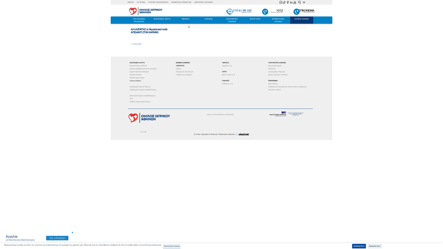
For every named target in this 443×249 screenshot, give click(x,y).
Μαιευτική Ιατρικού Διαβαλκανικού (142, 96)
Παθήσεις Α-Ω (227, 84)
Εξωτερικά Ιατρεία (275, 66)
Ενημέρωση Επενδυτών (184, 72)
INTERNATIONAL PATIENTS (278, 20)
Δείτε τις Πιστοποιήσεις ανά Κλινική (220, 114)
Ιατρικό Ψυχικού (135, 75)
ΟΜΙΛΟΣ (130, 2)
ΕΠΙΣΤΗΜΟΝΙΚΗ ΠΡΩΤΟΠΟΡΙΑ (139, 20)
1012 (279, 10)
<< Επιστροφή (136, 44)
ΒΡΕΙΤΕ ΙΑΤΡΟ (255, 19)
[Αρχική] (158, 11)
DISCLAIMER (143, 132)
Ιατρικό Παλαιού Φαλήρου (139, 72)
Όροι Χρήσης (273, 84)
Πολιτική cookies (274, 90)
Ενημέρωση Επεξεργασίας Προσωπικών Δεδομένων (287, 87)
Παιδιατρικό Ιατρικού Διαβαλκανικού (143, 90)
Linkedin (291, 2)
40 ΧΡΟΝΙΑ (141, 2)
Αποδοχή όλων (359, 246)
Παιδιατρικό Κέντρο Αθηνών (140, 87)
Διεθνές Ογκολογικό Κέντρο (140, 102)
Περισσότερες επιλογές (172, 246)
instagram (281, 2)
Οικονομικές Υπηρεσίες (276, 72)
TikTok (284, 2)
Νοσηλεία (271, 69)
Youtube (294, 2)
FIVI (131, 99)
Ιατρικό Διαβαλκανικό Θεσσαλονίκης (143, 69)
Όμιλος (178, 69)
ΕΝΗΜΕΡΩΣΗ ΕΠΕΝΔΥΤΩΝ (181, 2)
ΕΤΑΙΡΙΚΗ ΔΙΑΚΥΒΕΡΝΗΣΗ (158, 2)
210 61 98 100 (242, 10)
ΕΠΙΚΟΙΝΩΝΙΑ (306, 10)
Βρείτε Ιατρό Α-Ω (228, 75)
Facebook (288, 2)
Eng (304, 2)
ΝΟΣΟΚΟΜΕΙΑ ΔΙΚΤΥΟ (162, 19)
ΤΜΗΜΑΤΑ (185, 19)
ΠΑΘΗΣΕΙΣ (209, 19)
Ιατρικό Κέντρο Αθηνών (138, 66)
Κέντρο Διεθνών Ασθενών (278, 75)
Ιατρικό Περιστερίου (137, 78)
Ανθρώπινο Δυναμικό (184, 75)
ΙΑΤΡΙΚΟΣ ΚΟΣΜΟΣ (301, 19)
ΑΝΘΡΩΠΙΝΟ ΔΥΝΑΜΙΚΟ (203, 2)
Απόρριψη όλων (375, 246)
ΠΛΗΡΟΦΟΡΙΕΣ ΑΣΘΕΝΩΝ (232, 20)
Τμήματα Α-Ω (227, 66)
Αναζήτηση (299, 2)
